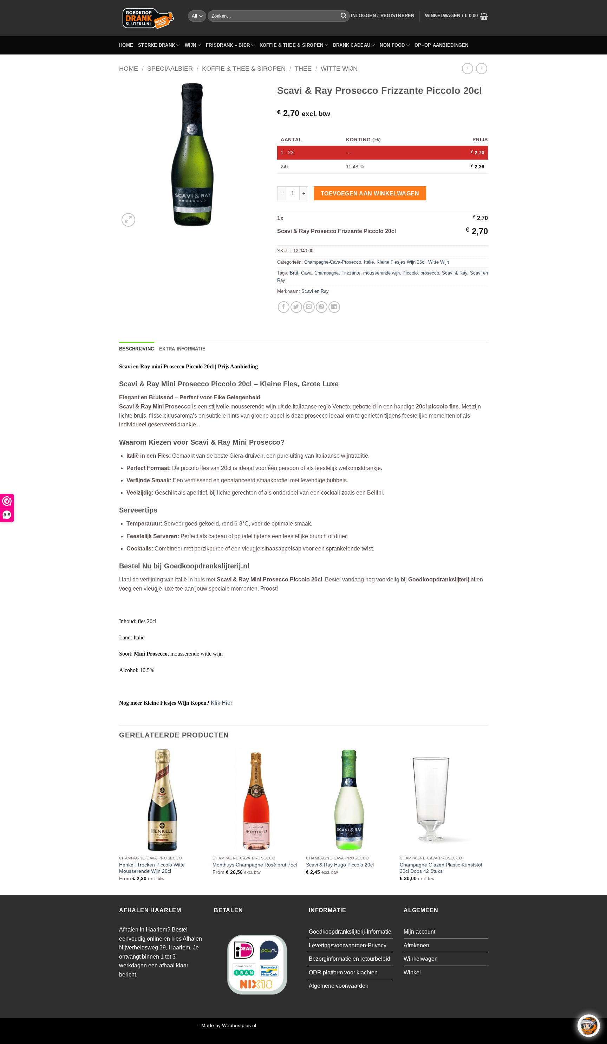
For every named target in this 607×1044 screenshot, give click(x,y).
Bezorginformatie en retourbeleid (349, 959)
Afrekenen (416, 945)
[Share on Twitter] (296, 307)
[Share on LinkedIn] (334, 307)
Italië (369, 262)
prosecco (429, 273)
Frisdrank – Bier (228, 45)
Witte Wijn (339, 68)
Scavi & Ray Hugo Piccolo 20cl (340, 865)
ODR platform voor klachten (343, 972)
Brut (294, 273)
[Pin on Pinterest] (321, 307)
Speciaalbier (170, 68)
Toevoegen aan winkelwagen (370, 193)
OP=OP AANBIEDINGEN (442, 45)
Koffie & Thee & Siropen (292, 45)
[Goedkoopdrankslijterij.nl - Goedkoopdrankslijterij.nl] (148, 18)
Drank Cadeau (351, 45)
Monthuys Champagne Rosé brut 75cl (255, 865)
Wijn (190, 45)
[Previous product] (481, 68)
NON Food (392, 45)
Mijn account (419, 932)
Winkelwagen (421, 959)
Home (126, 45)
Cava (306, 273)
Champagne (326, 273)
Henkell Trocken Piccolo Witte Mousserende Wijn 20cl (152, 868)
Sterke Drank (156, 45)
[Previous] (119, 820)
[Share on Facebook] (283, 307)
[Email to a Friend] (309, 307)
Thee (303, 68)
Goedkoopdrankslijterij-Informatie (350, 932)
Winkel (412, 972)
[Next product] (467, 68)
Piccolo (410, 273)
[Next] (486, 820)
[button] (383, 16)
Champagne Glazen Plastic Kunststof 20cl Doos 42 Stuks (441, 868)
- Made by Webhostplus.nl (227, 1025)
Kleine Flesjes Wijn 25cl (401, 262)
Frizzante (350, 273)
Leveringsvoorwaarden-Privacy (347, 945)
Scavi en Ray (315, 291)
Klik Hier (222, 703)
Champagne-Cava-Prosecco (332, 262)
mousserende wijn (381, 273)
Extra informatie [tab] (182, 349)
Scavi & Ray (454, 273)
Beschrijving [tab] (136, 349)
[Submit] (344, 16)
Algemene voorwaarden (338, 986)
